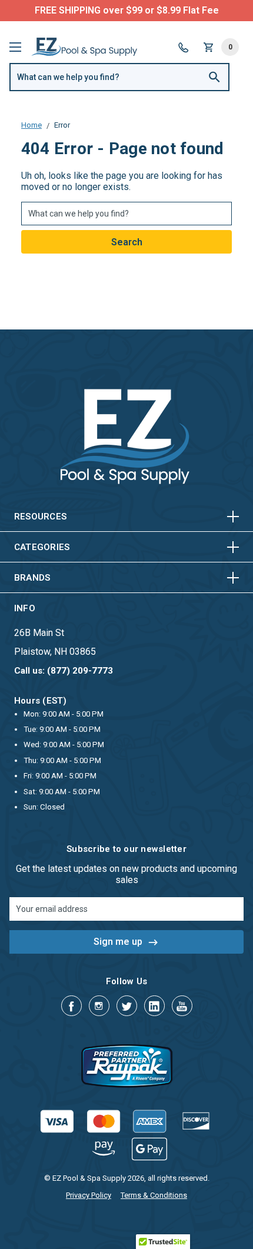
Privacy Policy (88, 1195)
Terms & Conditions (154, 1195)
